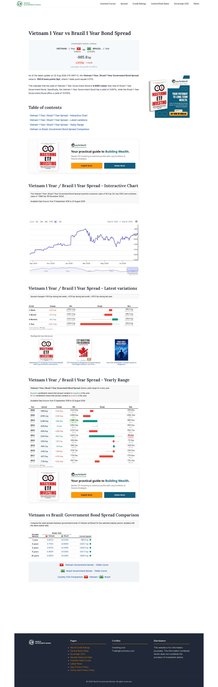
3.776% (50, 544)
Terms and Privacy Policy (82, 670)
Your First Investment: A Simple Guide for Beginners (121, 363)
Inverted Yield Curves (80, 660)
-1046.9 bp (84, 548)
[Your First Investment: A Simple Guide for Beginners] (121, 350)
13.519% (65, 540)
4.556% (50, 556)
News (196, 3)
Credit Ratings (139, 3)
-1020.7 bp (84, 544)
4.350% (50, 552)
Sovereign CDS (181, 3)
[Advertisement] (109, 17)
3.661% (50, 540)
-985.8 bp (84, 540)
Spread (124, 3)
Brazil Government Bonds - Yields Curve (86, 571)
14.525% (65, 552)
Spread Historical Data (81, 657)
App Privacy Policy (79, 667)
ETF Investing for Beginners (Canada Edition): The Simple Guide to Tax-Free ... (84, 363)
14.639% (65, 556)
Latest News (76, 663)
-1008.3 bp (84, 556)
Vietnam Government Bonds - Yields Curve (86, 565)
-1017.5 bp (84, 552)
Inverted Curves (108, 3)
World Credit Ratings (80, 647)
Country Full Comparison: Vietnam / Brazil (84, 577)
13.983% (65, 544)
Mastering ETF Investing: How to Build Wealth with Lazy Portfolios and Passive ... (46, 363)
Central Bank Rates (160, 3)
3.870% (50, 548)
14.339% (65, 548)
